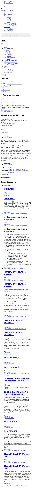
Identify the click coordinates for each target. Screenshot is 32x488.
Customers (10, 29)
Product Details (8, 137)
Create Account (5, 90)
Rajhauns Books (8, 14)
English (9, 17)
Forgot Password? (6, 87)
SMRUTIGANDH (11, 421)
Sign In (2, 88)
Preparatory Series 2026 (14, 107)
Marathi (9, 19)
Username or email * (6, 82)
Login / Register (8, 30)
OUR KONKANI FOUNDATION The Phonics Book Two (16, 379)
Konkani (9, 18)
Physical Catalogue (12, 24)
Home (5, 13)
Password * (4, 83)
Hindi (8, 22)
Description (7, 136)
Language (6, 15)
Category (3, 107)
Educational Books (20, 105)
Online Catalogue (11, 25)
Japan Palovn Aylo (12, 357)
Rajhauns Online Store (10, 1)
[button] (4, 5)
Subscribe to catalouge (10, 23)
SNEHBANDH (9, 189)
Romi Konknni (10, 20)
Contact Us (7, 27)
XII (13, 172)
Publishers (10, 28)
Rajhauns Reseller (8, 3)
